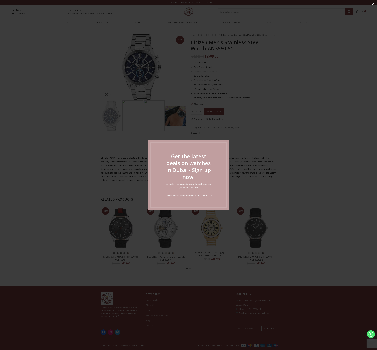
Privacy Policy (205, 195)
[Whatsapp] (371, 334)
